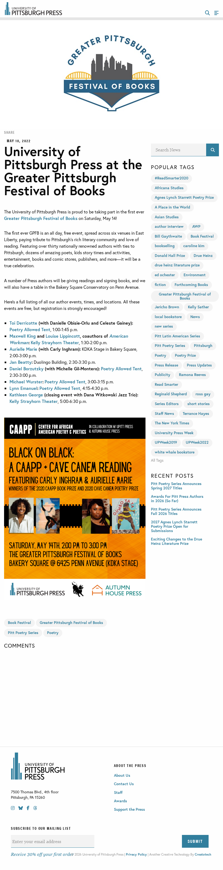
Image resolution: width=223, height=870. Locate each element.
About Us (122, 775)
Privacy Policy (136, 854)
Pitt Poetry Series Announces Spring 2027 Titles (176, 485)
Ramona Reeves (192, 374)
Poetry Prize (185, 355)
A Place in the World (172, 207)
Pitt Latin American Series (177, 335)
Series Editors (167, 403)
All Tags (157, 460)
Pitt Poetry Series (23, 632)
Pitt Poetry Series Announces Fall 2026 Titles (176, 511)
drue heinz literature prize (177, 265)
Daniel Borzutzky (27, 368)
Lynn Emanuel (23, 388)
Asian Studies (167, 216)
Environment (195, 274)
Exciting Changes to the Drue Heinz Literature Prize (176, 541)
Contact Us (124, 783)
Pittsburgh (203, 345)
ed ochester (165, 274)
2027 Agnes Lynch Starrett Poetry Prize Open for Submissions (174, 526)
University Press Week (174, 432)
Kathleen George (26, 394)
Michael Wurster (26, 381)
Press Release (166, 365)
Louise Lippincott (63, 336)
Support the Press (129, 809)
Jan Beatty (21, 362)
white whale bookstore (174, 452)
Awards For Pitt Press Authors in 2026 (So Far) (177, 498)
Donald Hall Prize (170, 255)
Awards (120, 800)
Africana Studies (169, 187)
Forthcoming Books (191, 284)
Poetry (52, 632)
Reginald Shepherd (171, 393)
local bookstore (168, 316)
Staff (118, 792)
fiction (160, 284)
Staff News (164, 413)
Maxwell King (23, 336)
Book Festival (19, 622)
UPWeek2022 (197, 442)
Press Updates (199, 365)
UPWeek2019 (166, 442)
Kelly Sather (198, 306)
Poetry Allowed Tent (30, 329)
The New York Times (172, 422)
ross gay (203, 393)
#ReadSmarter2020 (171, 178)
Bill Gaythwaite (168, 236)
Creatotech (203, 854)
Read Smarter (166, 384)
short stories (198, 403)
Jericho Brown (167, 306)
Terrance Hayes (196, 413)
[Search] (212, 150)
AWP (196, 226)
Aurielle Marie (23, 349)
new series (164, 326)
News (195, 316)
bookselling (165, 245)
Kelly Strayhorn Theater (55, 342)
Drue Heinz (203, 255)
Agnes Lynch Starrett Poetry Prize (184, 197)
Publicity (162, 374)
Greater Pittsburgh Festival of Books (41, 218)
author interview (169, 226)
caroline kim (194, 245)
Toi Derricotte (23, 323)
